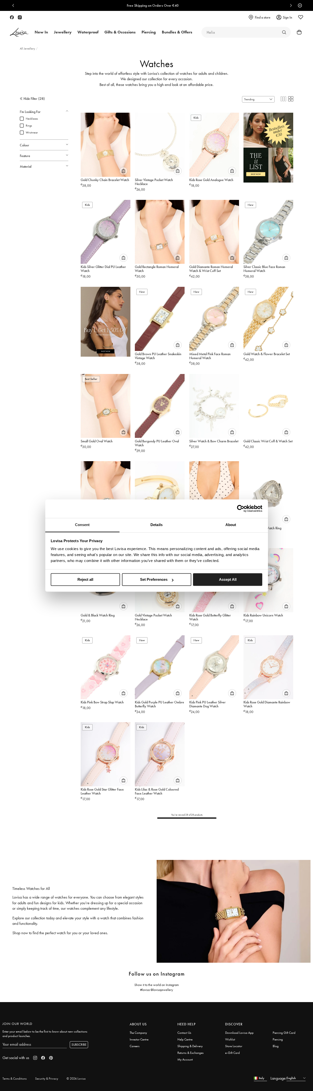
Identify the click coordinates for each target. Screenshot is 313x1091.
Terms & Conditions (14, 1078)
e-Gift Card (232, 1053)
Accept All (228, 579)
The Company (138, 1033)
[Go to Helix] (284, 32)
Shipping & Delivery (190, 1046)
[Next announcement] (289, 5)
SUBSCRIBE (79, 1044)
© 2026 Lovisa (76, 1078)
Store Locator (233, 1046)
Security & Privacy (46, 1078)
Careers (135, 1046)
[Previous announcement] (14, 5)
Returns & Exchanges (190, 1053)
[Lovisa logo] (19, 32)
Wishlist (230, 1039)
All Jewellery (28, 49)
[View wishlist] (300, 17)
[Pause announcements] (298, 5)
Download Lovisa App (239, 1033)
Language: (278, 1078)
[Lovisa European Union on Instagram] (20, 17)
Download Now (241, 5)
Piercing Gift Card (284, 1033)
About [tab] (230, 525)
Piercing (278, 1039)
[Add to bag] (123, 171)
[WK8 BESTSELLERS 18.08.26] (268, 146)
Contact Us (184, 1033)
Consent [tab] (82, 525)
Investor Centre (139, 1039)
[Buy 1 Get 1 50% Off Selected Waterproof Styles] (105, 320)
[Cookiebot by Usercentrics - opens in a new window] (240, 508)
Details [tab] (156, 525)
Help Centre (185, 1039)
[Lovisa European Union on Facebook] (12, 17)
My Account (185, 1059)
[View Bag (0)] (297, 32)
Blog (276, 1046)
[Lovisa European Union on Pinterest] (51, 1058)
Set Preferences (154, 579)
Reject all (85, 579)
